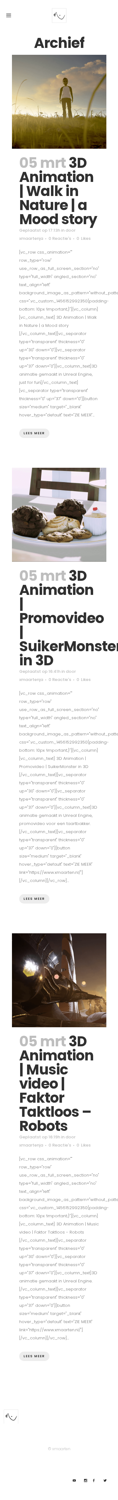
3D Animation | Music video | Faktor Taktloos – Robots (56, 1084)
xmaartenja (31, 238)
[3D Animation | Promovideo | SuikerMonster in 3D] (59, 515)
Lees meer (34, 433)
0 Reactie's (59, 238)
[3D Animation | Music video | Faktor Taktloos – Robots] (59, 980)
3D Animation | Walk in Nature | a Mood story (58, 191)
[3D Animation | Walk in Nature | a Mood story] (59, 102)
